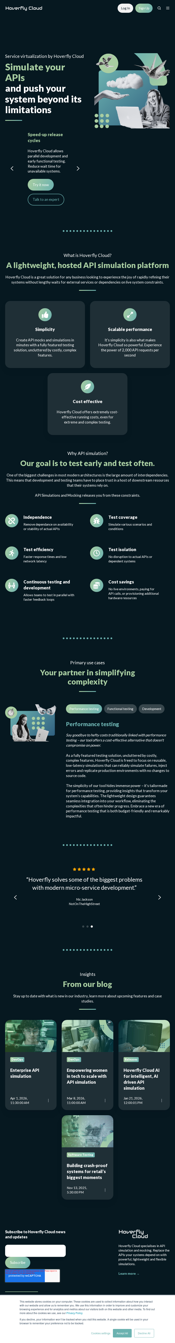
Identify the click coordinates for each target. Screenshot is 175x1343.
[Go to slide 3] (92, 926)
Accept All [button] (122, 1333)
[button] (159, 8)
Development (151, 709)
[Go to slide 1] (83, 926)
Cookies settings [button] (100, 1333)
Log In (125, 8)
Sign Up (144, 8)
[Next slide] (78, 168)
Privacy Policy (74, 1313)
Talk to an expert (40, 199)
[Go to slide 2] (87, 926)
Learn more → (129, 1273)
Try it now (35, 184)
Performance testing (84, 709)
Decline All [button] (144, 1333)
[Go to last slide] (12, 168)
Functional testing (120, 709)
